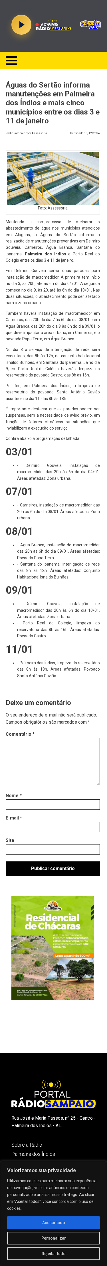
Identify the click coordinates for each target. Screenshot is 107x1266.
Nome (14, 795)
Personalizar (53, 1238)
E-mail (14, 818)
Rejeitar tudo (54, 1253)
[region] (53, 1213)
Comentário (20, 734)
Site (10, 840)
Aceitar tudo (53, 1222)
